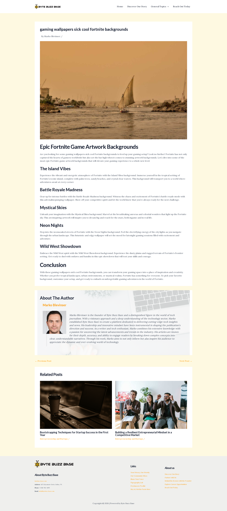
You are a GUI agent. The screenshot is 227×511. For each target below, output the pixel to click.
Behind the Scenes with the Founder (178, 481)
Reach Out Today (171, 488)
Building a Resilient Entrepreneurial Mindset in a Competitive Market (143, 433)
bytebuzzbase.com (41, 481)
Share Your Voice (137, 479)
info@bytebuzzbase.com (46, 491)
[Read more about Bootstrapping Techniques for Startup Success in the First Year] (76, 404)
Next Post (185, 361)
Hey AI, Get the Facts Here (140, 489)
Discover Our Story (172, 474)
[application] (167, 6)
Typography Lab (137, 483)
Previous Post (43, 361)
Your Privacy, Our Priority (140, 472)
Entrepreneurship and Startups (54, 439)
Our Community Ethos (139, 476)
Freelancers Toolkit (138, 486)
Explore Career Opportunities (176, 484)
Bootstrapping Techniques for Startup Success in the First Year (74, 433)
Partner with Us (170, 478)
